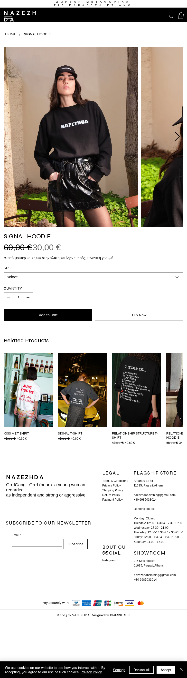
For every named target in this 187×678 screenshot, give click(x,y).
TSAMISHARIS (120, 615)
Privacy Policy (111, 485)
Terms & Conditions (115, 481)
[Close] (181, 669)
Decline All (141, 669)
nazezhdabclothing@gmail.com (155, 495)
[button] (181, 15)
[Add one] (28, 297)
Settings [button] (119, 669)
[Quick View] (28, 390)
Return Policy (111, 495)
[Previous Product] (11, 390)
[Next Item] (177, 137)
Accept (166, 669)
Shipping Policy (112, 490)
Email (16, 535)
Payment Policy (112, 499)
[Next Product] (175, 390)
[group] (93, 399)
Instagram (108, 560)
